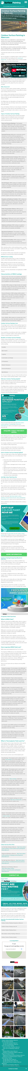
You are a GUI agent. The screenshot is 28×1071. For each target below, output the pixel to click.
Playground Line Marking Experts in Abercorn (12, 1056)
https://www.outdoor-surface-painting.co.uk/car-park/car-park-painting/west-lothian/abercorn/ (14, 848)
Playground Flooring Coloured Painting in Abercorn (14, 1055)
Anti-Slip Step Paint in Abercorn (9, 1059)
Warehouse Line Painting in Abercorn (11, 1064)
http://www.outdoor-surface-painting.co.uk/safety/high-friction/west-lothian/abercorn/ (12, 424)
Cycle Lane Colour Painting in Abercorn (11, 1047)
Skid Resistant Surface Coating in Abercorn (12, 1062)
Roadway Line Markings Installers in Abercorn (12, 1052)
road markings (8, 759)
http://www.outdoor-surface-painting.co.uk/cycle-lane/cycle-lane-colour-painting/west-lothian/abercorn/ (13, 498)
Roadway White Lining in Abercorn (10, 1051)
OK (21, 949)
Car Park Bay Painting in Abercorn (10, 1043)
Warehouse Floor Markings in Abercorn (11, 1066)
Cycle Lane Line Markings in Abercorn (11, 1048)
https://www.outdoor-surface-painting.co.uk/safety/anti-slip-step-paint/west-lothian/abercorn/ (13, 862)
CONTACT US (14, 875)
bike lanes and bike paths (16, 799)
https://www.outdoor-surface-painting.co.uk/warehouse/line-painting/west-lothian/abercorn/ (11, 870)
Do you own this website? (11, 949)
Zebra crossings (12, 778)
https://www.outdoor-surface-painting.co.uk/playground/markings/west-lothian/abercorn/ (14, 855)
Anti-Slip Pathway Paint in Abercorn (10, 1060)
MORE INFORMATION (14, 554)
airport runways (6, 815)
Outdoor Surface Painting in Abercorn (10, 1040)
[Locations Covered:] (1, 2)
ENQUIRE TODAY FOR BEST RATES (14, 431)
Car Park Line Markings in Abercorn (10, 1044)
